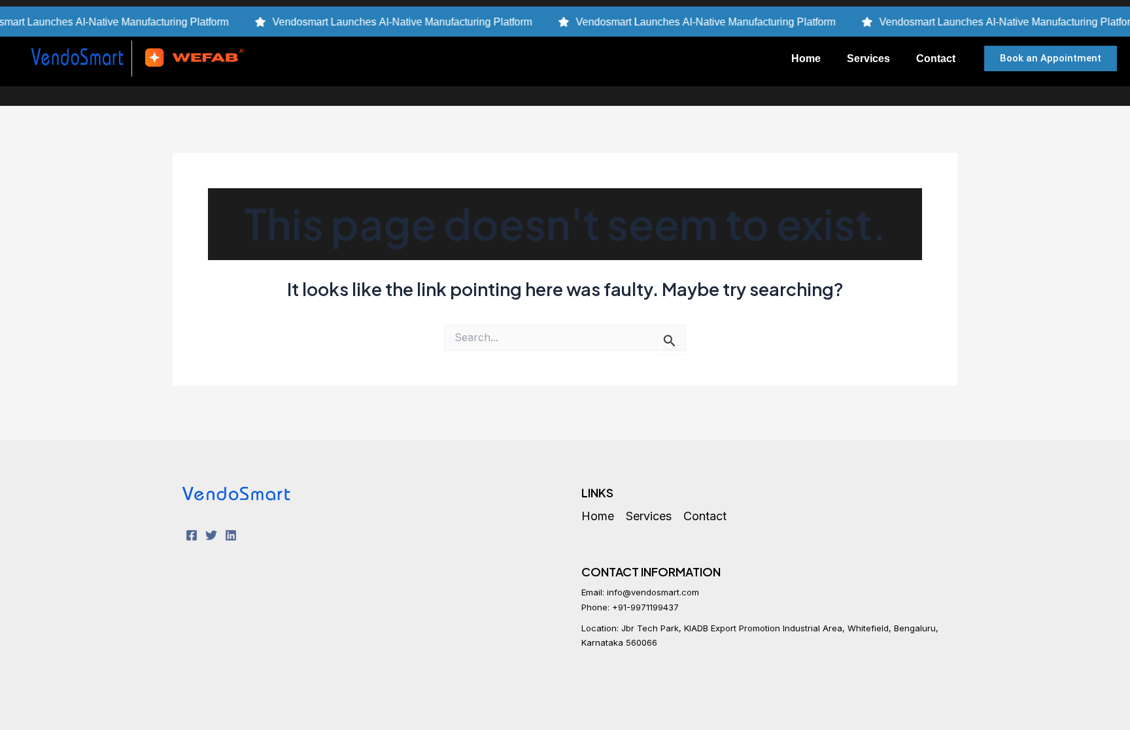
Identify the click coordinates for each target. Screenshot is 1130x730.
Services (868, 58)
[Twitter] (211, 535)
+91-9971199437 (645, 607)
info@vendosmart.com (653, 592)
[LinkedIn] (231, 535)
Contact (935, 58)
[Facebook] (191, 535)
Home (806, 58)
